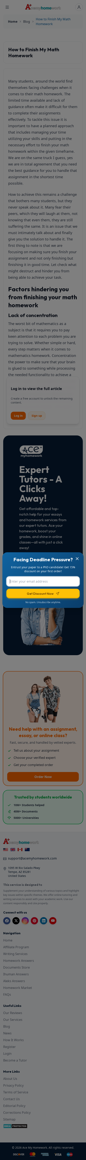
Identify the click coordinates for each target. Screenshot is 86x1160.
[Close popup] (77, 559)
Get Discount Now (40, 594)
